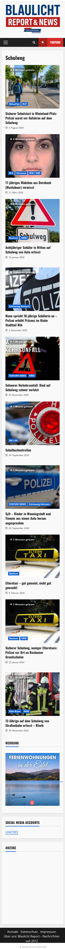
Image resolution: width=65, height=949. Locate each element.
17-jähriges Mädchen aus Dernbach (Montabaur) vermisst (28, 185)
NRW (24, 237)
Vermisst (21, 173)
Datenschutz (29, 932)
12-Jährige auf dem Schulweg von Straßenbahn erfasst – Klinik (27, 723)
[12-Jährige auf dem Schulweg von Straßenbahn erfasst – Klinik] (32, 694)
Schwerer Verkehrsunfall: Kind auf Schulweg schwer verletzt (27, 387)
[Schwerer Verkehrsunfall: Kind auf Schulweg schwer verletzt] (32, 358)
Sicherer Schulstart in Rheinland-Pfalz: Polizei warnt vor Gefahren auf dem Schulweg (31, 118)
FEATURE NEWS (17, 375)
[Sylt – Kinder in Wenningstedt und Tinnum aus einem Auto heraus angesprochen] (32, 487)
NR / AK (13, 440)
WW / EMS (34, 173)
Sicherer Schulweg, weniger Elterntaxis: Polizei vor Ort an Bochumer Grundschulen (31, 652)
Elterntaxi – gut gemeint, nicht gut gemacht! (28, 585)
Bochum (13, 237)
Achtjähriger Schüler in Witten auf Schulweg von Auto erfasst (28, 249)
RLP (25, 103)
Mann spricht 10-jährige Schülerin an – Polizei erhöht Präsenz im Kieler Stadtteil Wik (31, 320)
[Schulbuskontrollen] (32, 423)
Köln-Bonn (15, 711)
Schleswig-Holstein (19, 306)
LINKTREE (11, 832)
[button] (6, 42)
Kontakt (12, 932)
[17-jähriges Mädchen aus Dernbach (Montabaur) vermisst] (32, 156)
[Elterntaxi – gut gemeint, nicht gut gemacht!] (32, 556)
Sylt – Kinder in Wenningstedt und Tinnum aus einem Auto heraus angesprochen (28, 518)
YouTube (55, 42)
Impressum (48, 932)
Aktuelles (14, 103)
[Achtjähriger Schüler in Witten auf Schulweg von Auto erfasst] (32, 221)
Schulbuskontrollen (18, 450)
